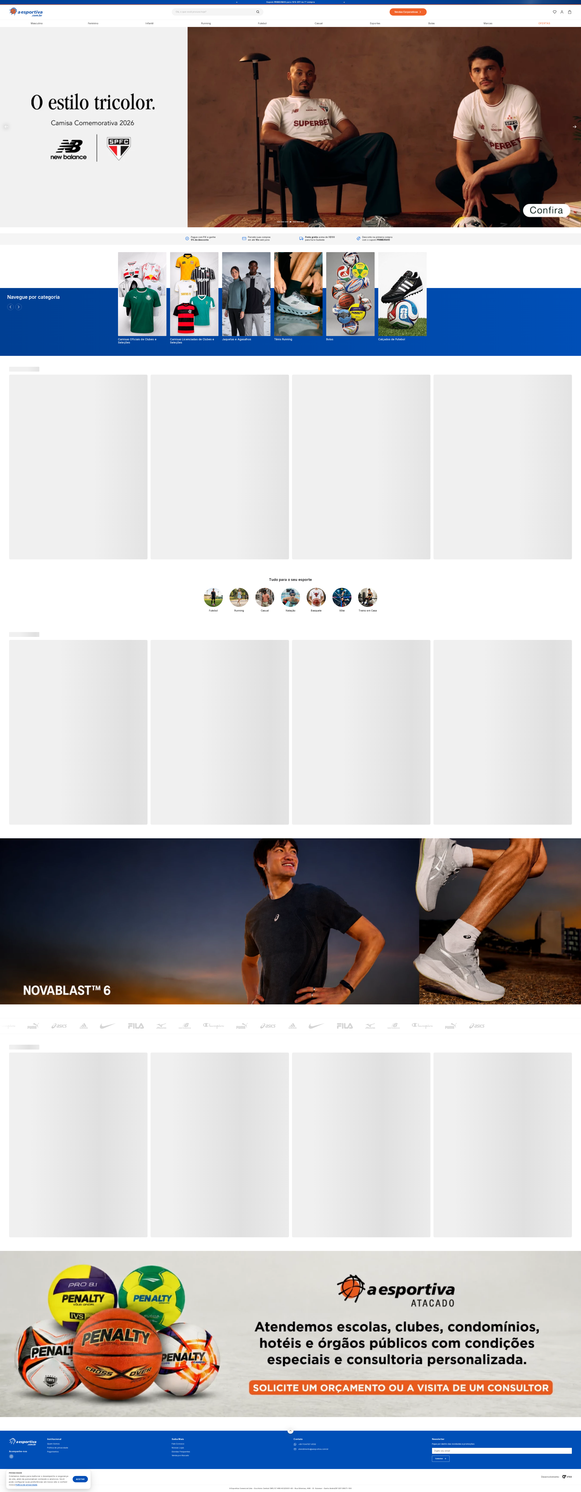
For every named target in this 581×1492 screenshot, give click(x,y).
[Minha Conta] (562, 12)
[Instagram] (11, 1456)
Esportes (375, 23)
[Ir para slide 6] (298, 222)
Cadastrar (439, 1458)
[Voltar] (10, 307)
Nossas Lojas (178, 1448)
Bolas (431, 23)
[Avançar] (18, 307)
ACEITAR (80, 1479)
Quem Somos (53, 1444)
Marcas (488, 23)
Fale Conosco (178, 1444)
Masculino (37, 23)
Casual (319, 23)
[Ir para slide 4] (290, 222)
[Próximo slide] (574, 126)
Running (206, 23)
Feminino (93, 23)
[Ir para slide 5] (294, 222)
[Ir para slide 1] (279, 222)
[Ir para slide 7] (302, 222)
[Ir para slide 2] (282, 222)
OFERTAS (544, 23)
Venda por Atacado (180, 1455)
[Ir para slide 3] (286, 222)
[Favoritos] (554, 12)
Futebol (262, 23)
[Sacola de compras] (569, 12)
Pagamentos (53, 1452)
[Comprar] (290, 127)
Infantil (149, 23)
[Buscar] (258, 12)
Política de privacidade (57, 1448)
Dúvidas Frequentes (181, 1452)
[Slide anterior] (6, 126)
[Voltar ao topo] (290, 1431)
